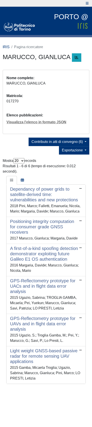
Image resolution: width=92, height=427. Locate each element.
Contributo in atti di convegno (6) (57, 142)
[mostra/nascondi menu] (87, 3)
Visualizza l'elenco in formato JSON (36, 122)
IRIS (6, 47)
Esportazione (73, 150)
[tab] (11, 180)
